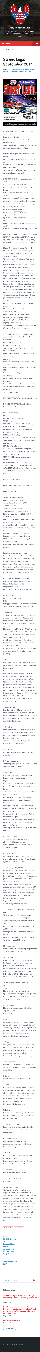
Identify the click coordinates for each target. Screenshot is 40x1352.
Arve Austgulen (18, 69)
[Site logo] (20, 24)
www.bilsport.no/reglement (15, 581)
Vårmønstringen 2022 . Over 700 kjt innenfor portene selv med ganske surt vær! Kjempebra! (20, 1297)
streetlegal (19, 1227)
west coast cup (25, 71)
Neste (5, 1259)
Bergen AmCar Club (20, 27)
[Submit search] (34, 1280)
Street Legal (13, 71)
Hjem (5, 50)
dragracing (29, 69)
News (12, 50)
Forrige (6, 1236)
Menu (7, 43)
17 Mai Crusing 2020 (11, 1320)
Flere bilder (10, 1329)
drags (5, 71)
